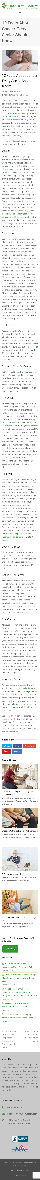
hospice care (32, 704)
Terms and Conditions (20, 1170)
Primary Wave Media (24, 1162)
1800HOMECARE (11, 95)
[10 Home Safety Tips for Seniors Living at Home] (20, 902)
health (25, 95)
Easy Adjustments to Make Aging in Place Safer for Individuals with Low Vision (19, 977)
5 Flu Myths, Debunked (11, 874)
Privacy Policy (20, 1175)
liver (13, 198)
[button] (7, 746)
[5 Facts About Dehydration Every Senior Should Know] (20, 776)
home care (18, 704)
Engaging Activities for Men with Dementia (20, 831)
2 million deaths (29, 334)
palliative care (28, 688)
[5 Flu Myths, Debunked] (20, 859)
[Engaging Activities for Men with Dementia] (20, 818)
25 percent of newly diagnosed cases (19, 425)
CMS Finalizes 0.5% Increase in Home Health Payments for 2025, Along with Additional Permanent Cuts (19, 992)
